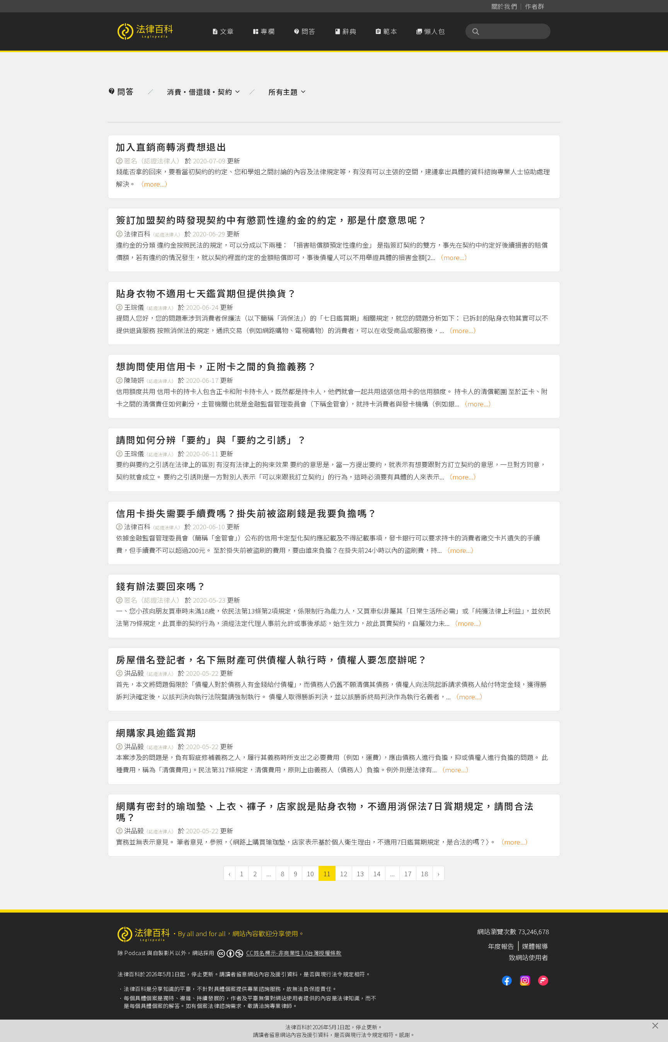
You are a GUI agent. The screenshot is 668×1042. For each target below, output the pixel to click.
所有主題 (283, 92)
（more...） (154, 184)
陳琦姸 (150, 380)
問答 (304, 31)
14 (376, 873)
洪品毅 (150, 673)
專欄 (263, 31)
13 (360, 873)
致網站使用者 (528, 957)
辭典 (345, 31)
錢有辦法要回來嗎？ (161, 586)
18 (424, 873)
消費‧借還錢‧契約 (199, 92)
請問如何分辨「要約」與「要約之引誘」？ (211, 439)
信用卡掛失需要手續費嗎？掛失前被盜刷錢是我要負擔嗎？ (246, 513)
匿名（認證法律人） (154, 160)
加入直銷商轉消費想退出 (171, 146)
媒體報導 (535, 946)
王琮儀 (150, 307)
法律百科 (153, 233)
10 (310, 873)
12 (343, 873)
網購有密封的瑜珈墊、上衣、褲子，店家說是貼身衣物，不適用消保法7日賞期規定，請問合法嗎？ (325, 811)
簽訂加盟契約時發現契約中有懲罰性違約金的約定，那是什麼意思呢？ (272, 219)
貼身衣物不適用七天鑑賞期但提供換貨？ (206, 293)
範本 (386, 31)
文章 (223, 31)
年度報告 (501, 946)
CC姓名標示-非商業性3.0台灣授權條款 (294, 953)
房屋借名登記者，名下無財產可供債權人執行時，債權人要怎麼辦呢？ (272, 659)
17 (407, 873)
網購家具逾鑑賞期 (156, 732)
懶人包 (430, 31)
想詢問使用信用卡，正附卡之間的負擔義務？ (216, 366)
